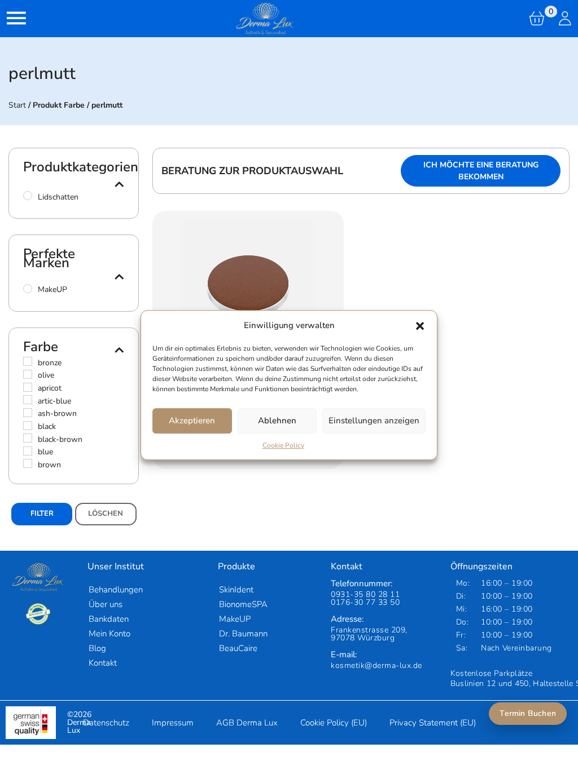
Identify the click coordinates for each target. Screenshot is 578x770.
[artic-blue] (27, 399)
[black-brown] (27, 437)
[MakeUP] (27, 288)
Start (17, 105)
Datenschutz (106, 722)
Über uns (105, 604)
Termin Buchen (528, 713)
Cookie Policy (283, 445)
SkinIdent (236, 589)
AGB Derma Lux (247, 722)
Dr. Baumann (243, 633)
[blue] (27, 450)
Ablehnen (277, 420)
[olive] (27, 374)
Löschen (105, 513)
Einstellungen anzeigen (374, 420)
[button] (420, 325)
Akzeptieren (192, 420)
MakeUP (235, 619)
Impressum (173, 722)
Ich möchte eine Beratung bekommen (480, 171)
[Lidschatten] (27, 195)
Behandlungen (116, 589)
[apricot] (27, 387)
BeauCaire (238, 648)
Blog (97, 648)
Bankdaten (109, 619)
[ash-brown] (27, 412)
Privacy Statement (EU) (432, 722)
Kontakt (103, 663)
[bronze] (27, 361)
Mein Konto (109, 633)
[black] (27, 425)
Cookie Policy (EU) (333, 722)
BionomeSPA (243, 604)
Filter (42, 513)
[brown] (27, 463)
